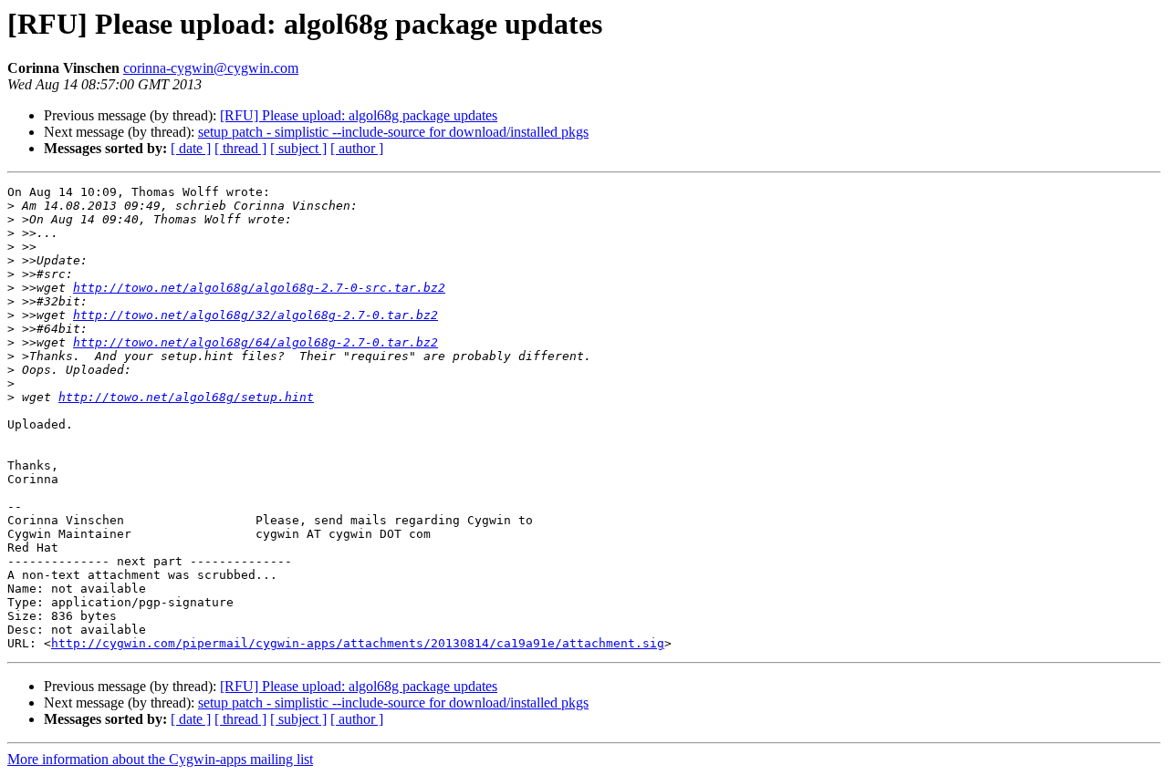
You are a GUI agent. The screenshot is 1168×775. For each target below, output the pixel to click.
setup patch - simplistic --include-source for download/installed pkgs (393, 132)
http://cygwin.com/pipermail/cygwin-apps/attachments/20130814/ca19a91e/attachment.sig (357, 643)
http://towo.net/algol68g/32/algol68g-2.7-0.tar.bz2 (255, 315)
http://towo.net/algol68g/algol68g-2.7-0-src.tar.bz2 (259, 287)
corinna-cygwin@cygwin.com (210, 68)
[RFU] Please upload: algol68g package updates (358, 115)
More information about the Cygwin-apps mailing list (160, 759)
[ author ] (356, 148)
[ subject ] (298, 148)
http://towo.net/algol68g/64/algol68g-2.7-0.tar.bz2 (255, 342)
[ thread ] (240, 148)
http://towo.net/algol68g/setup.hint (186, 397)
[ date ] (191, 148)
